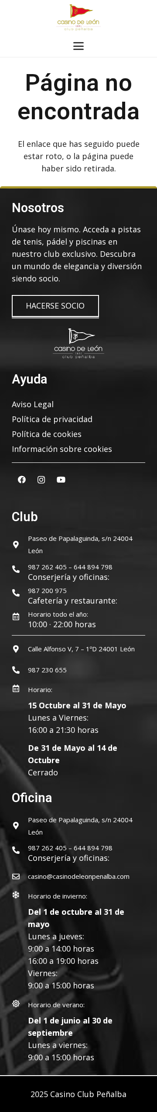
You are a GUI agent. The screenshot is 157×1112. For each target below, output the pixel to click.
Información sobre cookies (62, 449)
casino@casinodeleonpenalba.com (79, 876)
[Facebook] (21, 480)
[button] (78, 46)
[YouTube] (61, 480)
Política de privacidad (52, 419)
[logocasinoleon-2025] (78, 17)
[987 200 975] (20, 593)
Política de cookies (47, 434)
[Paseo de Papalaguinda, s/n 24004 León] (20, 544)
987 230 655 (47, 669)
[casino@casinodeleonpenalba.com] (20, 876)
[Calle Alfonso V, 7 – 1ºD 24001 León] (20, 649)
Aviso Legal (33, 404)
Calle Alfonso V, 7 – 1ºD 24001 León (81, 648)
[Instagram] (41, 480)
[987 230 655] (20, 670)
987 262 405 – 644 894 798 (70, 566)
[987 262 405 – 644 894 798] (20, 569)
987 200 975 (47, 590)
